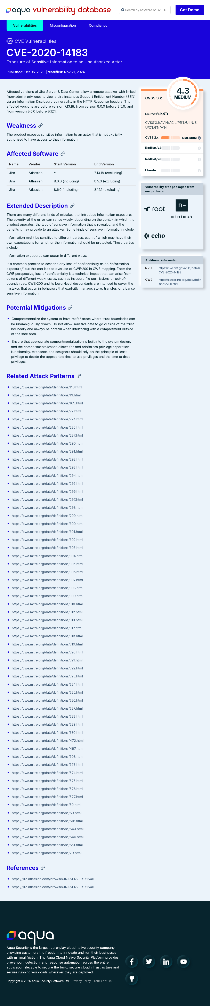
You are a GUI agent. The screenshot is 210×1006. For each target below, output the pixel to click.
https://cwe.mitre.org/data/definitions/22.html (46, 411)
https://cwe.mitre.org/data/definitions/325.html (47, 692)
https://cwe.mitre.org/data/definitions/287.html (47, 435)
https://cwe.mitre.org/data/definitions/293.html (47, 467)
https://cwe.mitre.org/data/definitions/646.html (47, 837)
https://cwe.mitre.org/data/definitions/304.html (47, 556)
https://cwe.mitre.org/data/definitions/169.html (47, 403)
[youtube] (184, 962)
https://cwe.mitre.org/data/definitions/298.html (47, 507)
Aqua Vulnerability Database (58, 11)
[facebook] (133, 962)
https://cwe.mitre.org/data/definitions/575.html (47, 781)
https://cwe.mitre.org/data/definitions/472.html (47, 741)
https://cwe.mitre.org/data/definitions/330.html (47, 733)
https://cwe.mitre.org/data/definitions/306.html (47, 572)
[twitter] (150, 962)
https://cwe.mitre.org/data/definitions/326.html (47, 700)
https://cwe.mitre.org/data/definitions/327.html (47, 708)
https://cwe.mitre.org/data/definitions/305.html (47, 564)
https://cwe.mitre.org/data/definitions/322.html (47, 668)
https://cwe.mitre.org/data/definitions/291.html (47, 451)
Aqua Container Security (30, 938)
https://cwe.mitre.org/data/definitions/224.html (47, 419)
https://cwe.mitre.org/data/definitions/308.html (47, 588)
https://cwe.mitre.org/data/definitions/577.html (47, 797)
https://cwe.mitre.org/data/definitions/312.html (47, 612)
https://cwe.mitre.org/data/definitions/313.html (47, 620)
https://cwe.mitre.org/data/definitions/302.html (47, 540)
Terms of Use (103, 981)
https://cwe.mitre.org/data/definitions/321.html (47, 660)
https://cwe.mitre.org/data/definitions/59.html (46, 805)
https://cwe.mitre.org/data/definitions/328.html (47, 716)
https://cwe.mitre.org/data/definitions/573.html (47, 764)
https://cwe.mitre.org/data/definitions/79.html (46, 853)
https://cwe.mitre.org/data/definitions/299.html (47, 516)
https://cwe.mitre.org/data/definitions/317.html (47, 628)
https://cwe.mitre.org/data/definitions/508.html (47, 756)
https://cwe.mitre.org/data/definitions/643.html (47, 829)
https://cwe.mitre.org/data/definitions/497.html (47, 749)
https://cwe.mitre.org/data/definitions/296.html (47, 491)
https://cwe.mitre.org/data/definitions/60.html (46, 813)
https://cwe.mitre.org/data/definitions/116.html (47, 387)
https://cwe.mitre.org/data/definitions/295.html (47, 483)
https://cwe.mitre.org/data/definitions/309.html (47, 596)
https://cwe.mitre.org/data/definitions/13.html (46, 395)
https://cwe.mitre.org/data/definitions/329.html (47, 724)
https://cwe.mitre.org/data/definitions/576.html (47, 789)
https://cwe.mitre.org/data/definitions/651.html (47, 845)
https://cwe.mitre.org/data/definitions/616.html (47, 821)
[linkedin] (167, 962)
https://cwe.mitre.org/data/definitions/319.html (47, 644)
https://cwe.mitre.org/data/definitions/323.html (47, 676)
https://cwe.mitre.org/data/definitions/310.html (47, 604)
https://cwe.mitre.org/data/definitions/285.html (47, 427)
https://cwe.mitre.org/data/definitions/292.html (47, 459)
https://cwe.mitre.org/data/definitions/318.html (47, 636)
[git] (133, 979)
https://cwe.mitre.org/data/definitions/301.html (47, 532)
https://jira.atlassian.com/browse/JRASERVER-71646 (53, 879)
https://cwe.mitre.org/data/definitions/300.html (47, 524)
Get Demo (190, 9)
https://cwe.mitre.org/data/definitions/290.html (47, 443)
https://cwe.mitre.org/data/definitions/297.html (47, 499)
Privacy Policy (81, 981)
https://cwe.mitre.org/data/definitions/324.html (47, 684)
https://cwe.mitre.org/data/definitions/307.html (47, 580)
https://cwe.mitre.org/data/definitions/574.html (47, 773)
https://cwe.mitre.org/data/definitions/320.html (47, 652)
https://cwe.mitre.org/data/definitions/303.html (47, 548)
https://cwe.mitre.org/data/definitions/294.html (47, 475)
